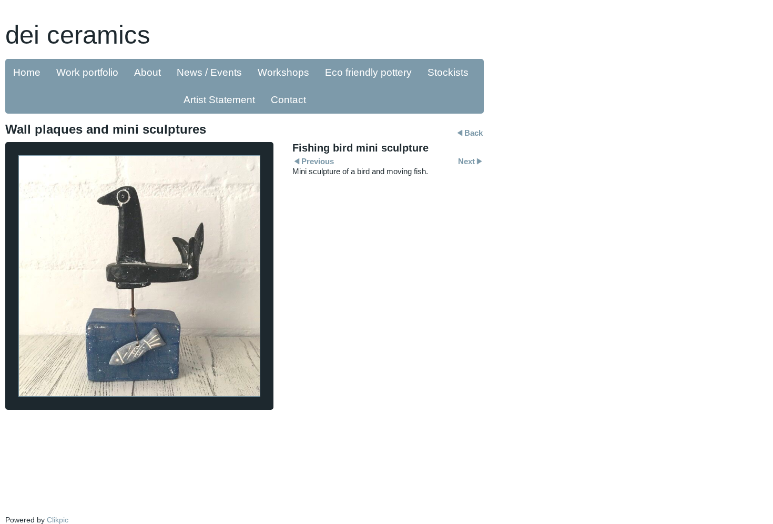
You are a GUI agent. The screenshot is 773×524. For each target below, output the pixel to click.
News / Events (209, 72)
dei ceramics (77, 34)
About (147, 72)
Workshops (283, 72)
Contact (288, 99)
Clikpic (57, 520)
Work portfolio (87, 72)
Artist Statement (219, 99)
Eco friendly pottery (368, 72)
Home (26, 72)
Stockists (448, 72)
